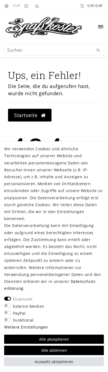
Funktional (23, 320)
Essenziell (23, 299)
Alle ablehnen (54, 350)
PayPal (19, 313)
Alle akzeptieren (54, 339)
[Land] (7, 5)
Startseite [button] (26, 115)
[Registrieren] (36, 5)
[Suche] (98, 50)
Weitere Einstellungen (26, 327)
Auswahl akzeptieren (54, 361)
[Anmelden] (26, 5)
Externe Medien (28, 306)
